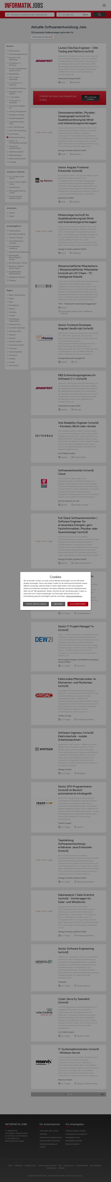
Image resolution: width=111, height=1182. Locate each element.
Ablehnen (58, 604)
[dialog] (55, 591)
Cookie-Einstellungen (36, 604)
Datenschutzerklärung (74, 596)
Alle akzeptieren (78, 604)
